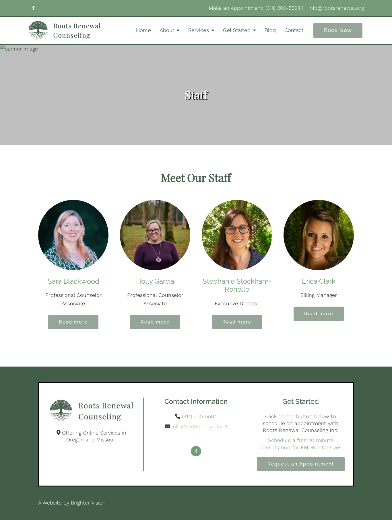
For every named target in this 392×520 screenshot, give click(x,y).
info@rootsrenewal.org (199, 426)
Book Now (338, 30)
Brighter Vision (88, 503)
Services (198, 30)
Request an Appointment (300, 464)
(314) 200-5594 (199, 416)
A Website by (54, 503)
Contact (293, 30)
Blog (270, 30)
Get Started (237, 30)
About (167, 30)
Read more (73, 322)
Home (143, 30)
